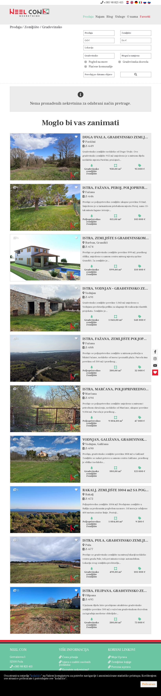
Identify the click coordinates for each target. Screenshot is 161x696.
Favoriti (145, 16)
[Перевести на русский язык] (145, 2)
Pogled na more (98, 62)
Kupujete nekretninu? (75, 670)
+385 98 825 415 (113, 2)
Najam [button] (99, 16)
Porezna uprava (121, 667)
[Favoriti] (155, 372)
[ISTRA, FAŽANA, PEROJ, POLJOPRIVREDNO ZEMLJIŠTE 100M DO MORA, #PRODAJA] (45, 207)
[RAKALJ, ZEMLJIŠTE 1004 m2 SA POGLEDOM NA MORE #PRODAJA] (45, 509)
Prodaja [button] (88, 16)
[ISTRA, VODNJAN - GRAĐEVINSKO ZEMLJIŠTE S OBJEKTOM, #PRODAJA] (45, 308)
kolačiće (36, 676)
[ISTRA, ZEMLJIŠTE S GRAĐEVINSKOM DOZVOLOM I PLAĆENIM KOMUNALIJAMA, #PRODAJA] (45, 257)
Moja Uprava (119, 657)
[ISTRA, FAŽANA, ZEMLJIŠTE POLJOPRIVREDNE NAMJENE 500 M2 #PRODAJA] (45, 358)
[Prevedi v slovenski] (149, 2)
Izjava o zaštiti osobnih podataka (75, 663)
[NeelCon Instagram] (155, 359)
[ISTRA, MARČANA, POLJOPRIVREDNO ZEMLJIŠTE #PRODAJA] (45, 408)
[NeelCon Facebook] (155, 352)
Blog (109, 16)
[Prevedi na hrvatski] (128, 2)
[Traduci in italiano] (141, 2)
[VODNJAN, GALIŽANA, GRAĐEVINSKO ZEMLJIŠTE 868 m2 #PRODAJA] (45, 459)
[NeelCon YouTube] (155, 366)
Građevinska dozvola (135, 62)
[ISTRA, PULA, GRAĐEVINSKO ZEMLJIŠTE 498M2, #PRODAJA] (45, 560)
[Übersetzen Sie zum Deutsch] (136, 2)
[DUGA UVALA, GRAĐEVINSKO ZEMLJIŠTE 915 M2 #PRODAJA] (45, 156)
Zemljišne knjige (121, 662)
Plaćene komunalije (101, 66)
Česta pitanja (70, 657)
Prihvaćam (148, 684)
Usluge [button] (120, 16)
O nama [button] (132, 16)
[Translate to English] (132, 2)
